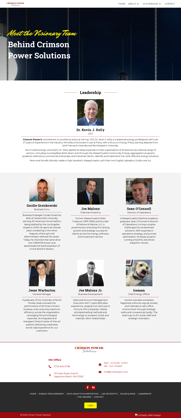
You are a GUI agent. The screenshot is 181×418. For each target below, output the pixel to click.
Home (33, 394)
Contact (99, 397)
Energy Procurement (51, 394)
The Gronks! (84, 397)
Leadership (144, 394)
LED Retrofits (109, 394)
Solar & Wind (127, 394)
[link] (122, 3)
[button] (87, 387)
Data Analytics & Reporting (83, 394)
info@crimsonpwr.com (116, 372)
